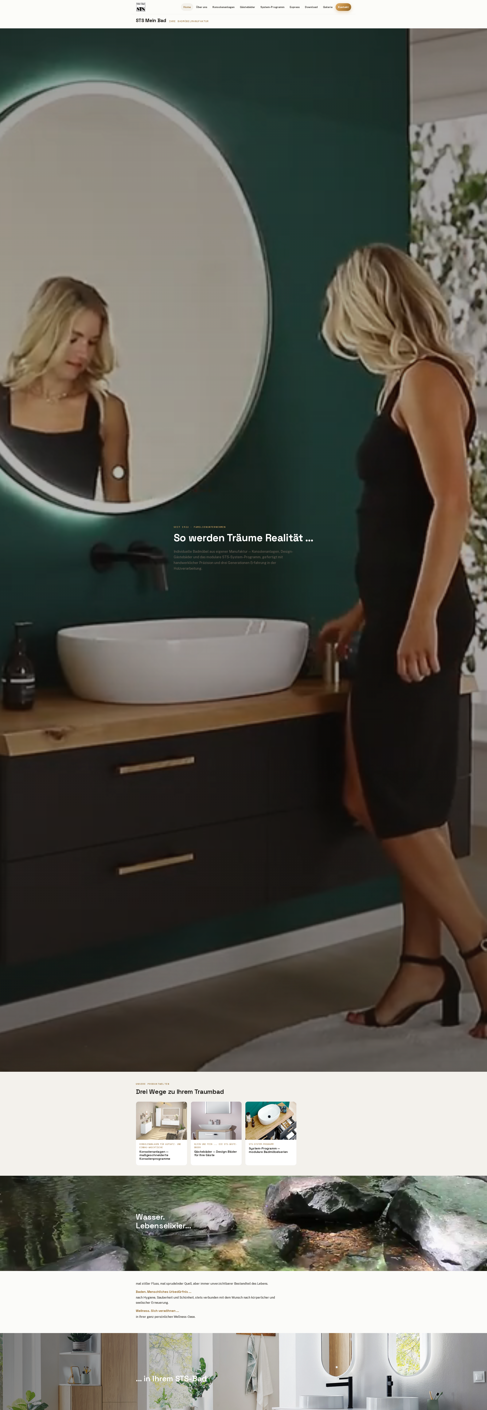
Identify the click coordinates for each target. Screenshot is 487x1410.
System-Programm (272, 7)
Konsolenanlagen (223, 7)
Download (311, 7)
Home (187, 7)
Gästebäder (247, 7)
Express (295, 7)
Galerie (328, 7)
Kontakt (343, 7)
